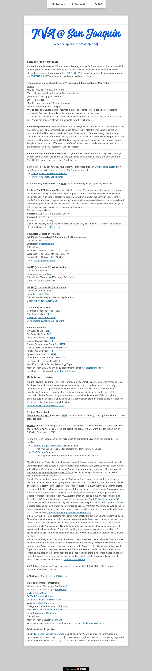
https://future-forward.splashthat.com (45, 405)
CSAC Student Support (42, 452)
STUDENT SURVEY (39, 76)
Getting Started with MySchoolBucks (49, 173)
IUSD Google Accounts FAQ (106, 499)
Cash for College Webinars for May (48, 445)
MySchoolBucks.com (105, 167)
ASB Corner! (62, 576)
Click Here (63, 606)
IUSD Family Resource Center (41, 317)
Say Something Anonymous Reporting (45, 321)
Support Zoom (67, 371)
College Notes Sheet (37, 593)
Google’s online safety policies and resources (69, 512)
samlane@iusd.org (42, 274)
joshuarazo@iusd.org (43, 243)
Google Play (85, 170)
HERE (34, 160)
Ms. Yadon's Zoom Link (45, 300)
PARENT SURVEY (74, 73)
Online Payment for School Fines (47, 176)
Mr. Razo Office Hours (45, 260)
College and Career (45, 603)
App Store (71, 170)
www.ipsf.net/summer (49, 227)
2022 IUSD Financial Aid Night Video (44, 599)
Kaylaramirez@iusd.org (44, 613)
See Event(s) (61, 586)
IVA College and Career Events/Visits (45, 609)
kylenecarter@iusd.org (92, 367)
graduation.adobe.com (74, 559)
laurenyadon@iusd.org (44, 294)
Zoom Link (57, 619)
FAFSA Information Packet (40, 596)
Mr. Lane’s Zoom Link (44, 280)
